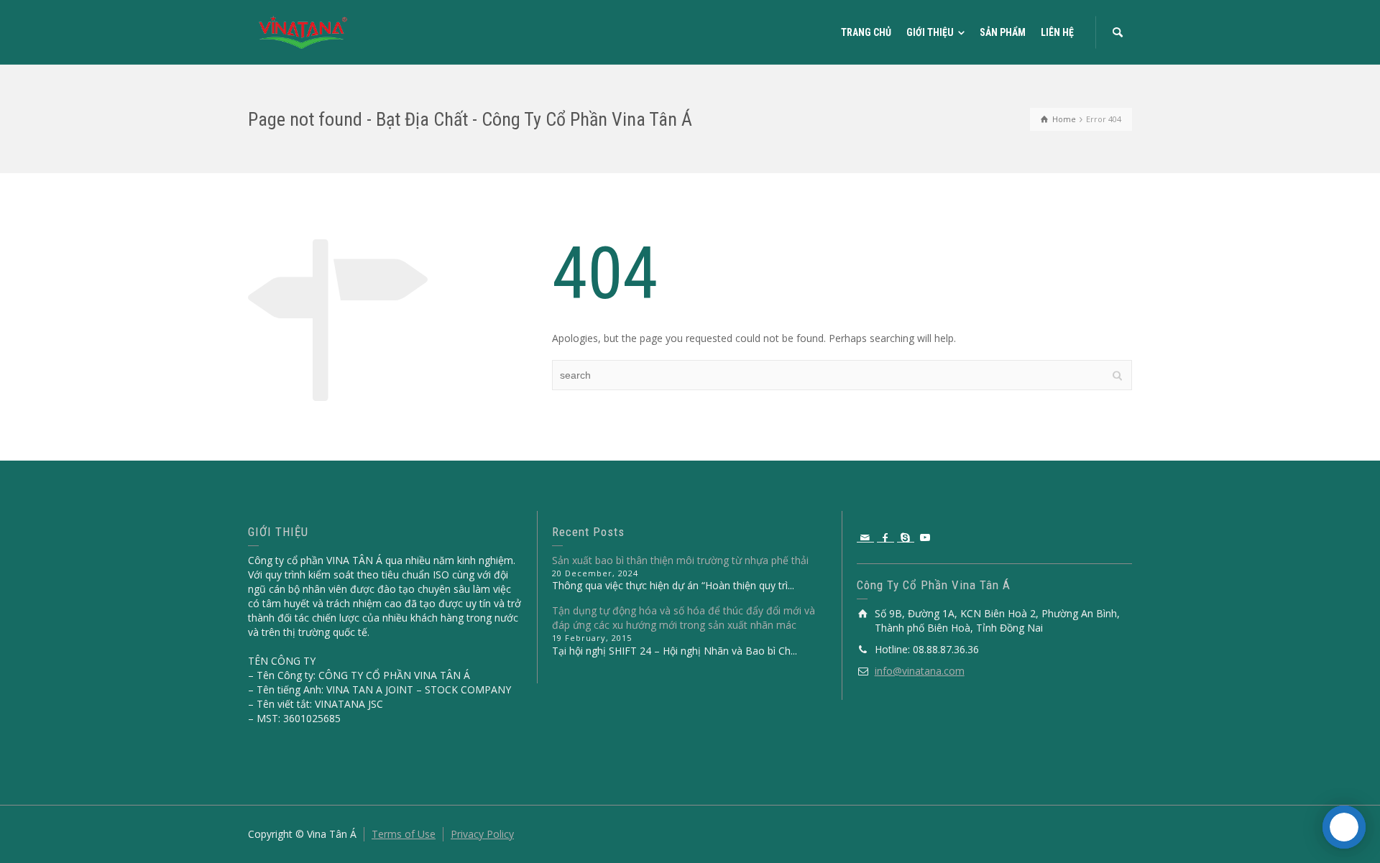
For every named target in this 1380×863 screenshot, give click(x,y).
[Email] (865, 537)
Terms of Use (404, 834)
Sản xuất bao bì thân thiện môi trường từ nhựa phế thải (680, 560)
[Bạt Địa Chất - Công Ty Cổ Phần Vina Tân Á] (303, 31)
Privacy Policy (482, 834)
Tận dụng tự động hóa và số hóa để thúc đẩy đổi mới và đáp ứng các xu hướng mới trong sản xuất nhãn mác (683, 618)
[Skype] (905, 537)
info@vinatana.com (920, 671)
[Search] (1117, 32)
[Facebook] (885, 537)
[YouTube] (925, 537)
